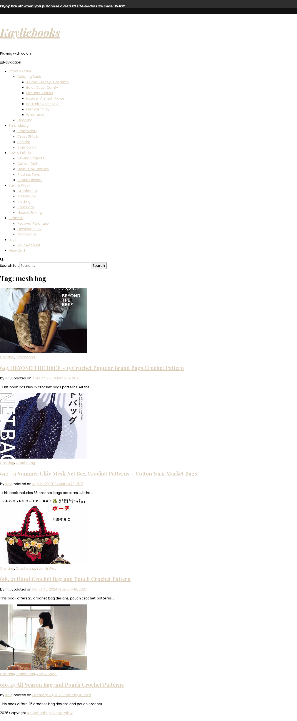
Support (16, 217)
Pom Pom (25, 207)
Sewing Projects (30, 158)
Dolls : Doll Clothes (33, 169)
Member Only (38, 109)
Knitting (23, 201)
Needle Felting (29, 212)
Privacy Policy (61, 712)
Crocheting (27, 190)
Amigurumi (26, 196)
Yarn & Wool (19, 185)
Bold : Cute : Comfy (42, 87)
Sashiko (23, 141)
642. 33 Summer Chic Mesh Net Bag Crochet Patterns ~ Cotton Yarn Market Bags (98, 473)
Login (13, 239)
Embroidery (19, 125)
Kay (8, 378)
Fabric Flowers (29, 179)
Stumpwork (27, 147)
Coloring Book (29, 76)
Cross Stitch (27, 136)
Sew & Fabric (20, 152)
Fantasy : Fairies (39, 92)
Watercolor (36, 114)
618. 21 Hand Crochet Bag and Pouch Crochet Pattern (65, 578)
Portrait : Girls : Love (43, 103)
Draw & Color (20, 71)
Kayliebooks (30, 32)
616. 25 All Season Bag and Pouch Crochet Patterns (62, 684)
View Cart (17, 250)
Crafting (7, 357)
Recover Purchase (33, 223)
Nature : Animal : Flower (46, 98)
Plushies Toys (28, 174)
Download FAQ (30, 228)
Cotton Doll (27, 163)
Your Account (28, 245)
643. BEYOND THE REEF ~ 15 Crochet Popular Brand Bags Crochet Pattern (92, 367)
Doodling (24, 120)
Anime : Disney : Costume (47, 82)
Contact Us (27, 234)
